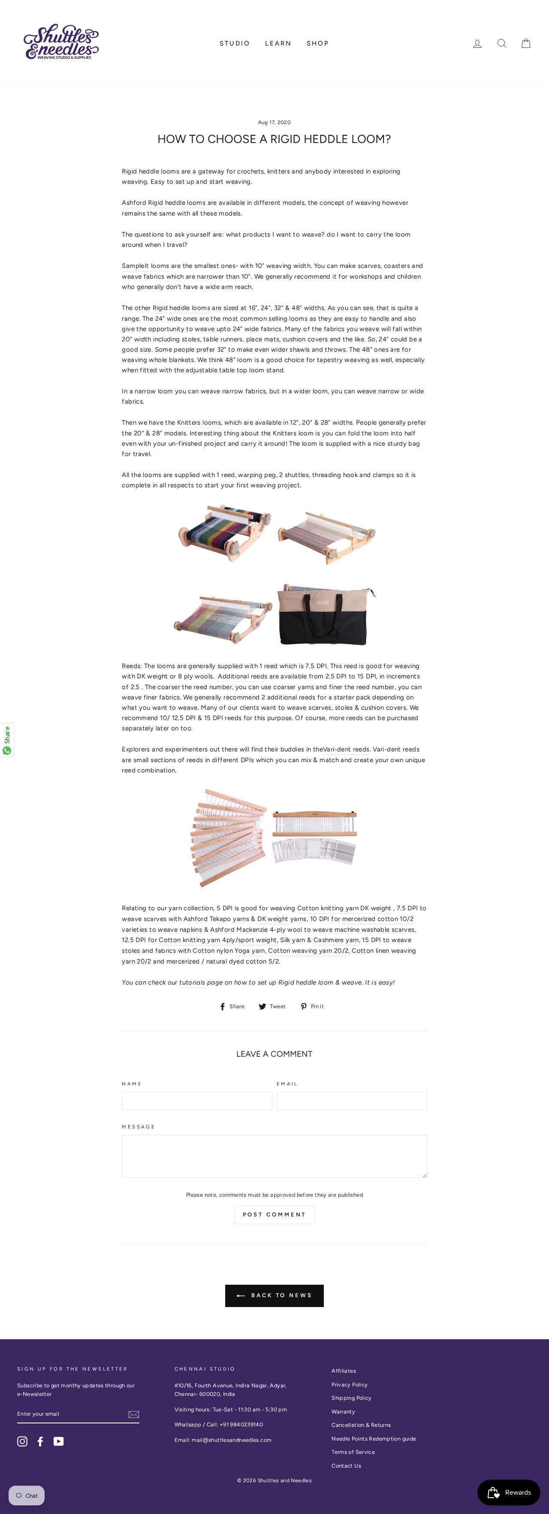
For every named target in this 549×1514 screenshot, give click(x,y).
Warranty (343, 1411)
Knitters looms (199, 422)
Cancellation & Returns (361, 1425)
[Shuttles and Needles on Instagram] (22, 1441)
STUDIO (235, 43)
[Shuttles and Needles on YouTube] (59, 1441)
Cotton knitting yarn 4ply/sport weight (218, 940)
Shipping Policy (352, 1398)
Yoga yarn (250, 951)
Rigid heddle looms (181, 308)
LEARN (278, 43)
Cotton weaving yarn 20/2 (308, 951)
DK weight (272, 919)
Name (132, 1084)
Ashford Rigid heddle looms (163, 203)
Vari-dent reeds (346, 749)
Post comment (275, 1214)
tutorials (192, 982)
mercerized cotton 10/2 (377, 919)
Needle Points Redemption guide (374, 1438)
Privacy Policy (350, 1384)
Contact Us (346, 1465)
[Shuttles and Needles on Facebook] (40, 1441)
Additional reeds (242, 676)
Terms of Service (353, 1452)
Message (139, 1127)
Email (288, 1084)
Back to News (280, 1295)
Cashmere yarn (336, 940)
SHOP (318, 43)
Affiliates (344, 1371)
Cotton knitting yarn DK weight (344, 908)
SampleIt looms (145, 266)
